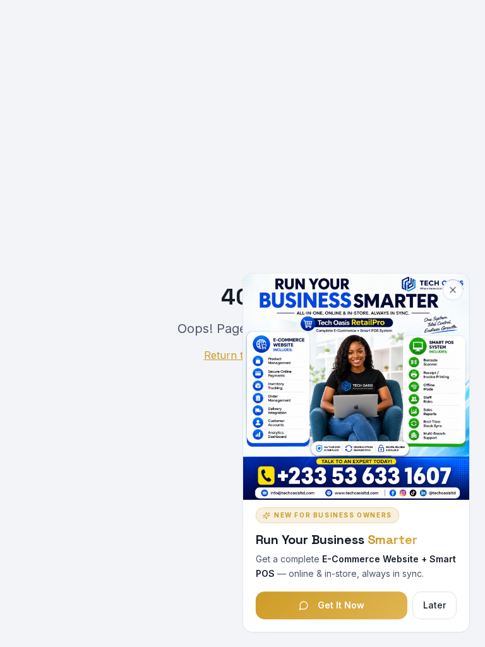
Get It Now (341, 604)
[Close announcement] (453, 289)
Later (434, 604)
